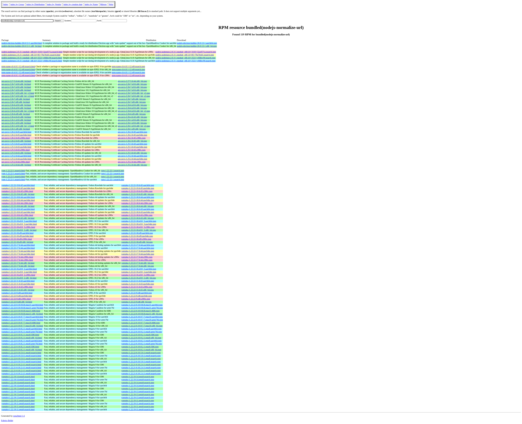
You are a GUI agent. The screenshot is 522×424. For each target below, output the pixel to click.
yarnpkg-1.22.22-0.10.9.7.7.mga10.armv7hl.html (22, 320)
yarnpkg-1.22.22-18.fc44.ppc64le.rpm (137, 200)
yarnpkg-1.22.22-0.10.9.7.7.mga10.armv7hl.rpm (142, 320)
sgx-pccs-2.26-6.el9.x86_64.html (15, 114)
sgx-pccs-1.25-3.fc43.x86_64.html (16, 153)
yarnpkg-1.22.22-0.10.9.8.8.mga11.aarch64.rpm (141, 305)
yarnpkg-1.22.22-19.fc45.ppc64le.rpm (137, 188)
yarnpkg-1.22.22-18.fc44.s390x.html (17, 203)
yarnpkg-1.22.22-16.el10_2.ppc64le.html (19, 272)
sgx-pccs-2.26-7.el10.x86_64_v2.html (17, 93)
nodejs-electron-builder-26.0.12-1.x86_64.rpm (197, 46)
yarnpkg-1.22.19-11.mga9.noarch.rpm (137, 400)
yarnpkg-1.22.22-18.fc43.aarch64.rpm (137, 209)
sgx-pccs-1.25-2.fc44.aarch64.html (16, 156)
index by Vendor (54, 4)
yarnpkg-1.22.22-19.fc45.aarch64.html (18, 185)
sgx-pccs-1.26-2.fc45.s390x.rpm (131, 138)
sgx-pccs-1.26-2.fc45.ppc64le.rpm (132, 135)
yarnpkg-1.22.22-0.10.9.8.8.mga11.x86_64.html (22, 314)
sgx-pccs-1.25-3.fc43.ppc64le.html (16, 147)
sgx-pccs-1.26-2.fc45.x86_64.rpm (132, 141)
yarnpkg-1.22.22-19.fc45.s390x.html (17, 191)
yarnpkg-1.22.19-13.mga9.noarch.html (18, 388)
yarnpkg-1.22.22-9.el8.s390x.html (16, 299)
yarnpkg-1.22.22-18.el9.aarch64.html (17, 233)
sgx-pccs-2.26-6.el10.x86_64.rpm (132, 105)
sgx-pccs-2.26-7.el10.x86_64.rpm (132, 84)
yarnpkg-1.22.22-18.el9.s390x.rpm (136, 239)
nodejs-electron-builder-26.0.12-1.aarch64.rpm (197, 43)
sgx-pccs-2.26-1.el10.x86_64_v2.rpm (134, 126)
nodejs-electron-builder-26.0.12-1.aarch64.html (21, 43)
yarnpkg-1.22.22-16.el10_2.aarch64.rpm (138, 269)
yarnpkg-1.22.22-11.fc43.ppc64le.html (18, 284)
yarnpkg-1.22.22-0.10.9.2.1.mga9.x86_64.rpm (141, 338)
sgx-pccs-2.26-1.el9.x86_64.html (15, 129)
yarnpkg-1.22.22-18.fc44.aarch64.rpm (137, 197)
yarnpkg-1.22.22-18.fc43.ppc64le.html (18, 212)
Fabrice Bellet (7, 420)
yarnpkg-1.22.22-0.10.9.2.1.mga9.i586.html (20, 335)
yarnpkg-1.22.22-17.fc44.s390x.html (17, 257)
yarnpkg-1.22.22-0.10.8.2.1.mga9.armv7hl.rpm (141, 344)
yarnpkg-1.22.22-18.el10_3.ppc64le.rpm (138, 224)
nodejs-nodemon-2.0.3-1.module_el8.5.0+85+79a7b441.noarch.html (30, 55)
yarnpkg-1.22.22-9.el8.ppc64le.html (16, 296)
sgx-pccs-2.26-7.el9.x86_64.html (15, 99)
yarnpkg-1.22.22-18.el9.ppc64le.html (17, 236)
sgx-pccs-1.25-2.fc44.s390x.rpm (131, 162)
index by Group (17, 4)
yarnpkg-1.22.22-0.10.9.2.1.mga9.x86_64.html (21, 338)
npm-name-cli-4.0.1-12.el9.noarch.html (18, 66)
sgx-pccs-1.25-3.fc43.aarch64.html (16, 144)
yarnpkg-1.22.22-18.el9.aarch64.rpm (137, 233)
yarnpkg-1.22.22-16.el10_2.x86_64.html (18, 278)
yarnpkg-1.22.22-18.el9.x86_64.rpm (137, 242)
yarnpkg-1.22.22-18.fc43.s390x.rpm (136, 215)
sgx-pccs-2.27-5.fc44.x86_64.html (16, 81)
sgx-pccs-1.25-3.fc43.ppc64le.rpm (132, 147)
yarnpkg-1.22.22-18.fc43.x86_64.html (17, 218)
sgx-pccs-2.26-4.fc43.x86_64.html (16, 117)
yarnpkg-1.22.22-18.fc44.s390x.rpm (136, 203)
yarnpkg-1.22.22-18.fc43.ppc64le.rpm (137, 212)
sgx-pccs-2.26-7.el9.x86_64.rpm (132, 99)
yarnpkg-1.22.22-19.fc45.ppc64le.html (18, 188)
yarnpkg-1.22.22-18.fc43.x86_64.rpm (137, 218)
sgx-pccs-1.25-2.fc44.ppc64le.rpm (132, 159)
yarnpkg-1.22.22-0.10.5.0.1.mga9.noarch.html (21, 353)
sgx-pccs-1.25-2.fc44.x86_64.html (16, 165)
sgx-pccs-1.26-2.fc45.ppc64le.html (16, 135)
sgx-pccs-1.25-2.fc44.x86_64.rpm (132, 165)
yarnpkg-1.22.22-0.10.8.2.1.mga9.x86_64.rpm (141, 350)
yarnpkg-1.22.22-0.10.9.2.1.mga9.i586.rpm (140, 335)
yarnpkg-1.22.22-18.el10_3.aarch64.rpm (138, 221)
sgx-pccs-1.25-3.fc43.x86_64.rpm (132, 153)
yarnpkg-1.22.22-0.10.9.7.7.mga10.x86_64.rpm (141, 326)
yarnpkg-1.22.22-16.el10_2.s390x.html (18, 275)
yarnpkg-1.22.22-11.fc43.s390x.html (17, 287)
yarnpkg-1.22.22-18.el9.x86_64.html (17, 242)
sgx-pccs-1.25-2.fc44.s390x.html (15, 162)
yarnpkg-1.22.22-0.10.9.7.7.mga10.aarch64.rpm (142, 317)
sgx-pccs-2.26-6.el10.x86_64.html (16, 105)
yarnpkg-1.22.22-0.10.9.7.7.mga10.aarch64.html (22, 317)
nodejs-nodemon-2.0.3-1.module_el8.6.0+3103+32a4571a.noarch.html (31, 52)
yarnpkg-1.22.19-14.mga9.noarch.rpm (137, 376)
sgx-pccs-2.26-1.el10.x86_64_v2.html (17, 126)
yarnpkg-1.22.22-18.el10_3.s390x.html (18, 227)
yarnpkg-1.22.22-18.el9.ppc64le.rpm (137, 236)
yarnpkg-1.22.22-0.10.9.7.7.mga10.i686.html (20, 323)
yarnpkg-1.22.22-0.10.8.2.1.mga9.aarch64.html (21, 341)
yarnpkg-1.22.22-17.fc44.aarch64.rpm (137, 245)
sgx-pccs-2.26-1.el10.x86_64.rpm (132, 120)
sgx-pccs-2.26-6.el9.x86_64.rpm (132, 114)
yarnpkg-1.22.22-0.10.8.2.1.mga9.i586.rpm (140, 347)
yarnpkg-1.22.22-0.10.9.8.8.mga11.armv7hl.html (22, 308)
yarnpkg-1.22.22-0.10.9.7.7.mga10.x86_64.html (22, 326)
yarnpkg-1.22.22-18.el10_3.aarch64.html (19, 221)
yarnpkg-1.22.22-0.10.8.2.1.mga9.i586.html (20, 347)
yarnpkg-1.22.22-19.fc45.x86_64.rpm (137, 194)
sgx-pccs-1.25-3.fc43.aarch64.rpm (132, 144)
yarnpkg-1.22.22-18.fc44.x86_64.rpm (137, 206)
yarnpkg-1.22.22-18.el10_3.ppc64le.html (19, 224)
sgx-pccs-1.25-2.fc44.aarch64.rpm (132, 156)
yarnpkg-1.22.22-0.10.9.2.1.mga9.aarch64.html (21, 329)
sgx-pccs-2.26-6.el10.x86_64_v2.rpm (134, 111)
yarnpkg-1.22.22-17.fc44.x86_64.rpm (137, 263)
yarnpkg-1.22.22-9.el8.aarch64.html (16, 293)
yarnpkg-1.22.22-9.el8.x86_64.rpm (136, 302)
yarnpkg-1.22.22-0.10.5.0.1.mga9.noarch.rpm (141, 353)
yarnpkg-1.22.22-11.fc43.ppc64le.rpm (137, 284)
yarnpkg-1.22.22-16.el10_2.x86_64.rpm (138, 278)
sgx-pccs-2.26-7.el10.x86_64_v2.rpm (134, 93)
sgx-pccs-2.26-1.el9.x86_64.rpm (132, 129)
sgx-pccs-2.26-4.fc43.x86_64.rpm (132, 117)
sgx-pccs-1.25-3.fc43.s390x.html (15, 150)
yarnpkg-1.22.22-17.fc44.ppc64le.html (18, 251)
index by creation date (72, 4)
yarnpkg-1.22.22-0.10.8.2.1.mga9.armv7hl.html (21, 344)
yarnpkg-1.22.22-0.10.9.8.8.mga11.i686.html (20, 311)
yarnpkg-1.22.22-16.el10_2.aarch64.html (19, 269)
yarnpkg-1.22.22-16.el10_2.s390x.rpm (137, 275)
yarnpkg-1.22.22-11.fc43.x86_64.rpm (137, 290)
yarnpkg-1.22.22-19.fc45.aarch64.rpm (137, 185)
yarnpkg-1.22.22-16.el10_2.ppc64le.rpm (138, 272)
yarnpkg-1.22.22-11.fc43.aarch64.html (18, 281)
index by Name (91, 4)
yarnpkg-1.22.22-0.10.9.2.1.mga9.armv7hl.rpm (141, 332)
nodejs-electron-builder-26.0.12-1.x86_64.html (21, 46)
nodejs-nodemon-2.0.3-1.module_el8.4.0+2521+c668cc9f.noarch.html (31, 58)
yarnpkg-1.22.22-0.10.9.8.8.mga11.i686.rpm (140, 311)
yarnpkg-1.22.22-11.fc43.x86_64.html (17, 290)
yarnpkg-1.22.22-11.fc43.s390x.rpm (136, 287)
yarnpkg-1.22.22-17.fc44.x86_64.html (17, 263)
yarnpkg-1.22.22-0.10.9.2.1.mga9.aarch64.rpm (141, 329)
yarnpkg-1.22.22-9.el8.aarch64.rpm (136, 293)
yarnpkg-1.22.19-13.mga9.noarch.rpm (137, 388)
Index (5, 4)
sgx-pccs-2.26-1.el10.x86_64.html (16, 120)
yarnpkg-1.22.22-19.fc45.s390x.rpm (136, 191)
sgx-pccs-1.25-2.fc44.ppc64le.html (16, 159)
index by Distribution (35, 4)
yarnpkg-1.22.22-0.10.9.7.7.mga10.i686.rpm (140, 323)
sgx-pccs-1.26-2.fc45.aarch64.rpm (132, 132)
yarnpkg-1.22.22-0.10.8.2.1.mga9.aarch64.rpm (141, 341)
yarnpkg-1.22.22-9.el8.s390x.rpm (135, 299)
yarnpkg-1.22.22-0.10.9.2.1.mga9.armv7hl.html (21, 332)
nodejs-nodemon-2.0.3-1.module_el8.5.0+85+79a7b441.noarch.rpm (184, 55)
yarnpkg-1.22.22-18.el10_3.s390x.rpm (137, 227)
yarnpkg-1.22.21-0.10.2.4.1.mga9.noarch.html (21, 365)
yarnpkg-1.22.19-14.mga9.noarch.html (18, 376)
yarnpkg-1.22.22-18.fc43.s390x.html (17, 215)
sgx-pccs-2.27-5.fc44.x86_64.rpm (132, 81)
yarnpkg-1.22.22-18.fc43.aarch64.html (18, 209)
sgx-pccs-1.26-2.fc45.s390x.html (15, 138)
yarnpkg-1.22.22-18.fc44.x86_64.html (17, 206)
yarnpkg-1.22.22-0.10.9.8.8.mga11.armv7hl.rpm (142, 308)
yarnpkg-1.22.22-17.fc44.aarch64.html (18, 245)
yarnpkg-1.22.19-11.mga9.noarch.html (18, 400)
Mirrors (103, 4)
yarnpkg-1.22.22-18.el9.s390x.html (16, 239)
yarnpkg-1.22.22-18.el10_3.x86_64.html (18, 230)
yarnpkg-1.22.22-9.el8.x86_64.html (16, 302)
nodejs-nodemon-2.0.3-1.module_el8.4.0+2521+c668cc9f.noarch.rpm (185, 58)
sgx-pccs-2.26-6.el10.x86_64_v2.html (17, 111)
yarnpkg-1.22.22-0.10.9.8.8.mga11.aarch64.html (22, 305)
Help (111, 4)
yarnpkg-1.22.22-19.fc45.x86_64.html (17, 194)
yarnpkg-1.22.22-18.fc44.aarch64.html (18, 197)
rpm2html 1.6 (19, 416)
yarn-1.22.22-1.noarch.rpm (112, 170)
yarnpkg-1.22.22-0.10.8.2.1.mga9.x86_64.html (21, 350)
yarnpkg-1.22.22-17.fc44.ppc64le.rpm (137, 251)
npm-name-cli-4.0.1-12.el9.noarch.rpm (128, 66)
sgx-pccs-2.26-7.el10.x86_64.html (16, 84)
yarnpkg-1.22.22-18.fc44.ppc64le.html (18, 200)
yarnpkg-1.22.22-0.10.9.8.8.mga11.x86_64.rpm (141, 314)
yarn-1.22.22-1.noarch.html (13, 170)
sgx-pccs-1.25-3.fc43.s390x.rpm (131, 150)
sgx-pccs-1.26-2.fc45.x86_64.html (16, 141)
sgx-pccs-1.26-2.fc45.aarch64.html (16, 132)
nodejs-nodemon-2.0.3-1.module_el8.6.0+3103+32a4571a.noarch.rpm (185, 52)
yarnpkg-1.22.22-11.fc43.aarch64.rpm (137, 281)
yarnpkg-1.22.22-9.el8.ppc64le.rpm (136, 296)
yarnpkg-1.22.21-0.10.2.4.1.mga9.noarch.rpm (141, 365)
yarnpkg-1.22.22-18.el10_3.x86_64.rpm (138, 230)
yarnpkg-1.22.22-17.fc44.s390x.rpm (136, 257)
